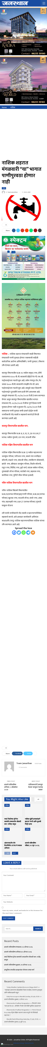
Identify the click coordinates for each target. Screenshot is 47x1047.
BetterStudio (29, 1043)
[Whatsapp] (23, 532)
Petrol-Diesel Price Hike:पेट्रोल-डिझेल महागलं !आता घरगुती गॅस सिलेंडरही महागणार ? (22, 1012)
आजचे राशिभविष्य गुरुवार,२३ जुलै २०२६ (15, 1021)
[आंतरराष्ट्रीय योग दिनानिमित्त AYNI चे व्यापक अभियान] (13, 834)
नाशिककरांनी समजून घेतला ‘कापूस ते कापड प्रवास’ (35, 787)
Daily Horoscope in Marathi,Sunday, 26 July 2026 (23, 996)
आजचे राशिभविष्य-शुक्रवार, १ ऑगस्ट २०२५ (16, 999)
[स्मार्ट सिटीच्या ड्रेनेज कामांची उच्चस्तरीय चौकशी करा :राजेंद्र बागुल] (13, 810)
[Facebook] (14, 532)
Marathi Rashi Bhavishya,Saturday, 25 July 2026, (23, 1019)
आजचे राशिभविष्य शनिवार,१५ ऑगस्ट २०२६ (18, 951)
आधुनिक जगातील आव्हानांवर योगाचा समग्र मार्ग (19, 969)
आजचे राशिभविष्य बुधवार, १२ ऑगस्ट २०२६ (17, 964)
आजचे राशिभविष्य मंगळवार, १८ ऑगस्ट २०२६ (18, 947)
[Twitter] (19, 532)
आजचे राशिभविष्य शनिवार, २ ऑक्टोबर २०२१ (11, 787)
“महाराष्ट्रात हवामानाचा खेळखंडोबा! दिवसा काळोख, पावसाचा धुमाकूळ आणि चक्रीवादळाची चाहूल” (23, 991)
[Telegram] (28, 532)
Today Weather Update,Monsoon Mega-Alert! (22, 987)
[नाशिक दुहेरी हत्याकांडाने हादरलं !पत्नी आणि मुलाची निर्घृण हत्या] (34, 810)
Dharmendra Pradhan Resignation (18, 1003)
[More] (33, 532)
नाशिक (4, 188)
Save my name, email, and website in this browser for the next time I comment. (22, 911)
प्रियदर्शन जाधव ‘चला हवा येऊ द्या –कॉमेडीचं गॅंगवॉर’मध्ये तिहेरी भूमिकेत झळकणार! (22, 1004)
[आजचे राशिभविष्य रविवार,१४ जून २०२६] (34, 834)
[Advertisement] (23, 134)
